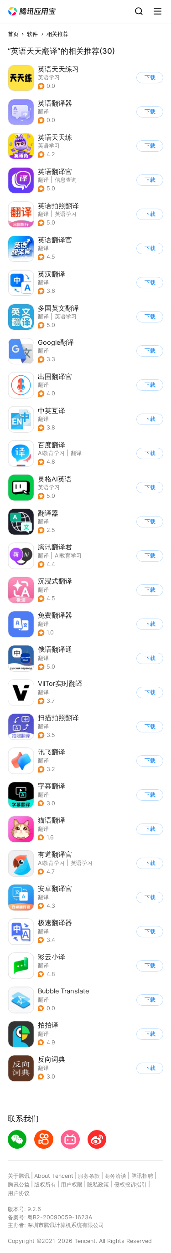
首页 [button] (13, 34)
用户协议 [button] (19, 1193)
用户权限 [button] (72, 1184)
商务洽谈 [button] (115, 1175)
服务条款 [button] (89, 1175)
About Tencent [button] (53, 1175)
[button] (32, 11)
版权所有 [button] (45, 1184)
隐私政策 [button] (98, 1184)
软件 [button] (32, 34)
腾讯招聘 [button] (142, 1175)
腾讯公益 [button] (19, 1184)
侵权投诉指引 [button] (130, 1184)
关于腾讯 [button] (19, 1175)
